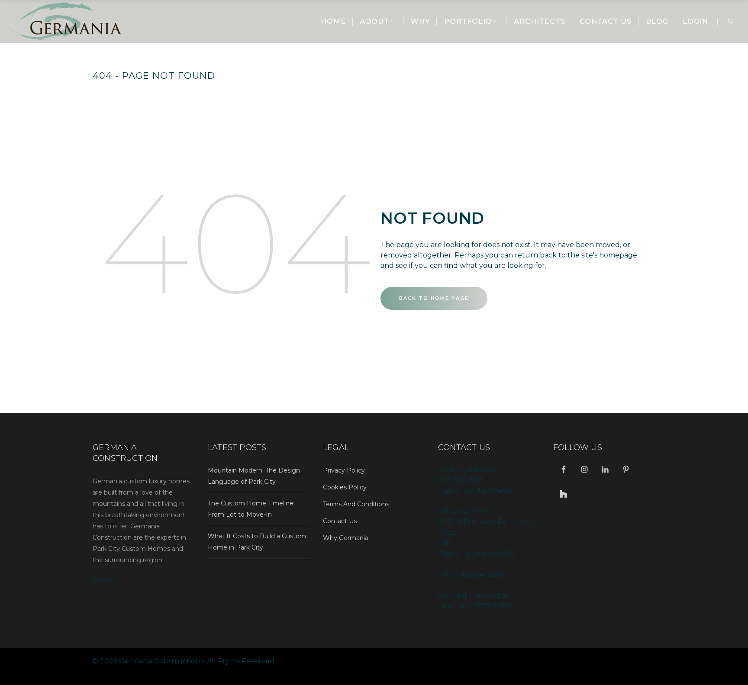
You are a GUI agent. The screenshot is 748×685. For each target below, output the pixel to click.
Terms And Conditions (356, 504)
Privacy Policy (344, 470)
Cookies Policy (345, 487)
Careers (104, 580)
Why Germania (345, 538)
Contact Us (340, 521)
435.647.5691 (482, 574)
